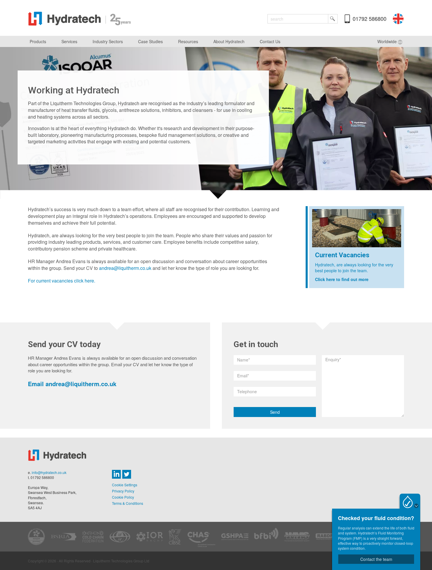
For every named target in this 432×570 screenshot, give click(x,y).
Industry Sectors (108, 41)
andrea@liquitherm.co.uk (125, 268)
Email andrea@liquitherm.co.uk (72, 383)
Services (69, 41)
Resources (188, 41)
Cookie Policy (123, 497)
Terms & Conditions (127, 503)
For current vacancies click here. (61, 280)
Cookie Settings (124, 484)
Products (38, 41)
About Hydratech (229, 41)
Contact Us (270, 41)
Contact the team (376, 559)
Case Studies (150, 41)
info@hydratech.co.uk (49, 472)
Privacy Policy (123, 490)
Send (275, 412)
